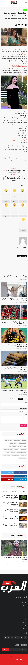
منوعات (25, 9)
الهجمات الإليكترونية (6, 455)
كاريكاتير (24, 628)
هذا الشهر (14, 491)
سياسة (24, 611)
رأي (26, 619)
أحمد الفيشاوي (23, 449)
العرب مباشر (25, 279)
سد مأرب (17, 449)
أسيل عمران (7, 158)
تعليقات (20, 398)
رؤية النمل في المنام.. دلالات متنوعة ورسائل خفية (15, 276)
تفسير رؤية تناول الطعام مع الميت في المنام (11, 510)
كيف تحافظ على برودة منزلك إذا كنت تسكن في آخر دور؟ (14, 299)
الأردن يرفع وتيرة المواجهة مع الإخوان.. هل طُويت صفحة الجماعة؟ (14, 171)
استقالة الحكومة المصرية (21, 452)
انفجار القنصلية (23, 455)
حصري (25, 605)
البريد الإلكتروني (23, 408)
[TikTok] (18, 637)
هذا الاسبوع (22, 491)
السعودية (24, 158)
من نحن (24, 602)
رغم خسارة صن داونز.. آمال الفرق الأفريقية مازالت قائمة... (14, 391)
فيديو (25, 625)
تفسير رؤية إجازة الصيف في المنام (20, 440)
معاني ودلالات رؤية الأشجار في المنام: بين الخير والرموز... (10, 496)
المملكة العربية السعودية (16, 158)
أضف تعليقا (23, 425)
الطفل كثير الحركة (8, 440)
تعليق (26, 414)
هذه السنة (5, 491)
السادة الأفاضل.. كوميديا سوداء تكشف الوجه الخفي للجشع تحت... (15, 345)
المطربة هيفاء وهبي (22, 458)
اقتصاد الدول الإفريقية (22, 446)
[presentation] (3, 542)
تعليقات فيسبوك (13, 398)
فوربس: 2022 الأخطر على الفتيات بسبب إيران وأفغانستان (15, 558)
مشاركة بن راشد (12, 446)
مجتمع (25, 613)
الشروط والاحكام (20, 659)
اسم (26, 402)
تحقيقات (24, 608)
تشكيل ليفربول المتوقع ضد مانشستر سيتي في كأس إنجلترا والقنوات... (14, 322)
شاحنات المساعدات (22, 443)
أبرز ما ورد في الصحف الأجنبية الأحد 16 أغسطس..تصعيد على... (10, 517)
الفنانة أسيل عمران (22, 160)
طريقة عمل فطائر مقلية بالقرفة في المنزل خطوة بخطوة (15, 368)
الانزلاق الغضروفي (13, 443)
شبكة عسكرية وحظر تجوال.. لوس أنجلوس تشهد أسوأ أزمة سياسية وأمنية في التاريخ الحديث (14, 178)
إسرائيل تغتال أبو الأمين (8, 449)
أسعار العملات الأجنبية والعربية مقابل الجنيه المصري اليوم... (10, 524)
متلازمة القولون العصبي (10, 452)
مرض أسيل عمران (14, 160)
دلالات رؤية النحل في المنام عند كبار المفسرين (10, 503)
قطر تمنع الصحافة (15, 455)
